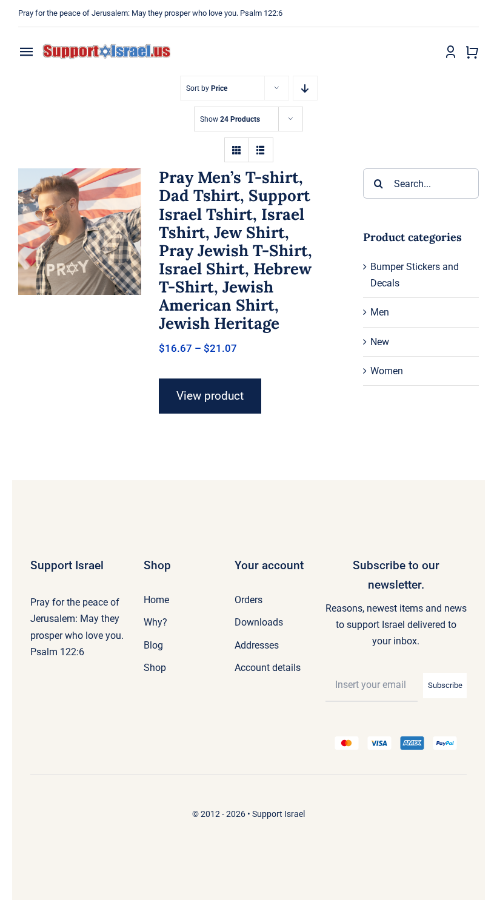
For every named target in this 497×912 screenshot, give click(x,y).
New (379, 342)
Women (386, 371)
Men (379, 312)
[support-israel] (106, 48)
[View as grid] (236, 150)
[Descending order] (305, 88)
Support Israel (278, 814)
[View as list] (261, 150)
